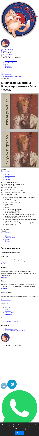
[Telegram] (12, 388)
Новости (7, 307)
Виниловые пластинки (12, 321)
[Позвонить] (4, 388)
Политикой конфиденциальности (25, 429)
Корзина (3, 51)
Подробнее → (5, 263)
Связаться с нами (6, 300)
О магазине (8, 314)
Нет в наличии (5, 171)
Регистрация (9, 49)
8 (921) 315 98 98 (6, 54)
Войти (3, 49)
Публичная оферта (11, 329)
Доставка (8, 311)
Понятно (19, 433)
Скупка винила (9, 312)
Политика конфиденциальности (15, 330)
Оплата (7, 309)
